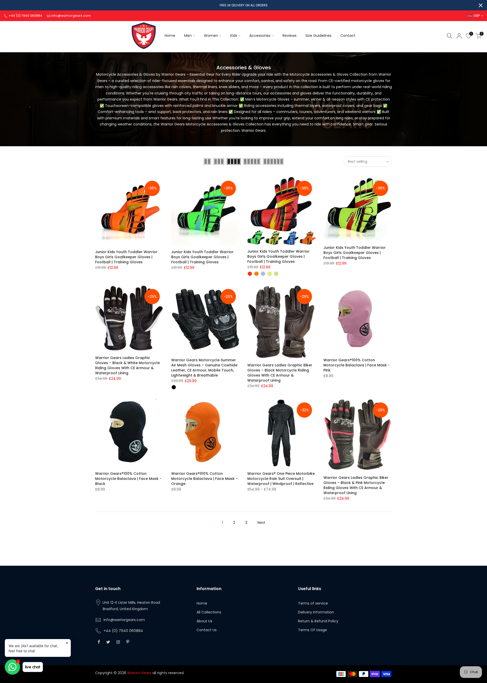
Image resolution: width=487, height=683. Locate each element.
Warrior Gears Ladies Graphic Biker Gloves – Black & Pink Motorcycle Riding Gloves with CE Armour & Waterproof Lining (355, 485)
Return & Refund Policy (318, 621)
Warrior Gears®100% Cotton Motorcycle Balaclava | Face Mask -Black (128, 478)
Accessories (259, 35)
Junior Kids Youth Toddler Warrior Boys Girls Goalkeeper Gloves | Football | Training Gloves (126, 257)
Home (170, 35)
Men (188, 35)
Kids (233, 35)
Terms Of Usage (312, 629)
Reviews (290, 35)
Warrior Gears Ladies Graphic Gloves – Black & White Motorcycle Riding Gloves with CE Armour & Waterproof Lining (127, 365)
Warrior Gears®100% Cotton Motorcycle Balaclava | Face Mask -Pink (356, 365)
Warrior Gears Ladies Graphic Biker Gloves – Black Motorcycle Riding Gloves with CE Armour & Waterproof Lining (279, 373)
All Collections (209, 612)
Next (261, 522)
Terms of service (313, 603)
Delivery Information (316, 612)
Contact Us (207, 629)
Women (211, 35)
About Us (204, 621)
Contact (347, 35)
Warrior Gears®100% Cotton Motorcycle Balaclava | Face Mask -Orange (204, 478)
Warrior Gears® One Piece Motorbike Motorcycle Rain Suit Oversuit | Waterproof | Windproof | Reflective (281, 478)
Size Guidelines (318, 35)
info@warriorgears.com (124, 619)
